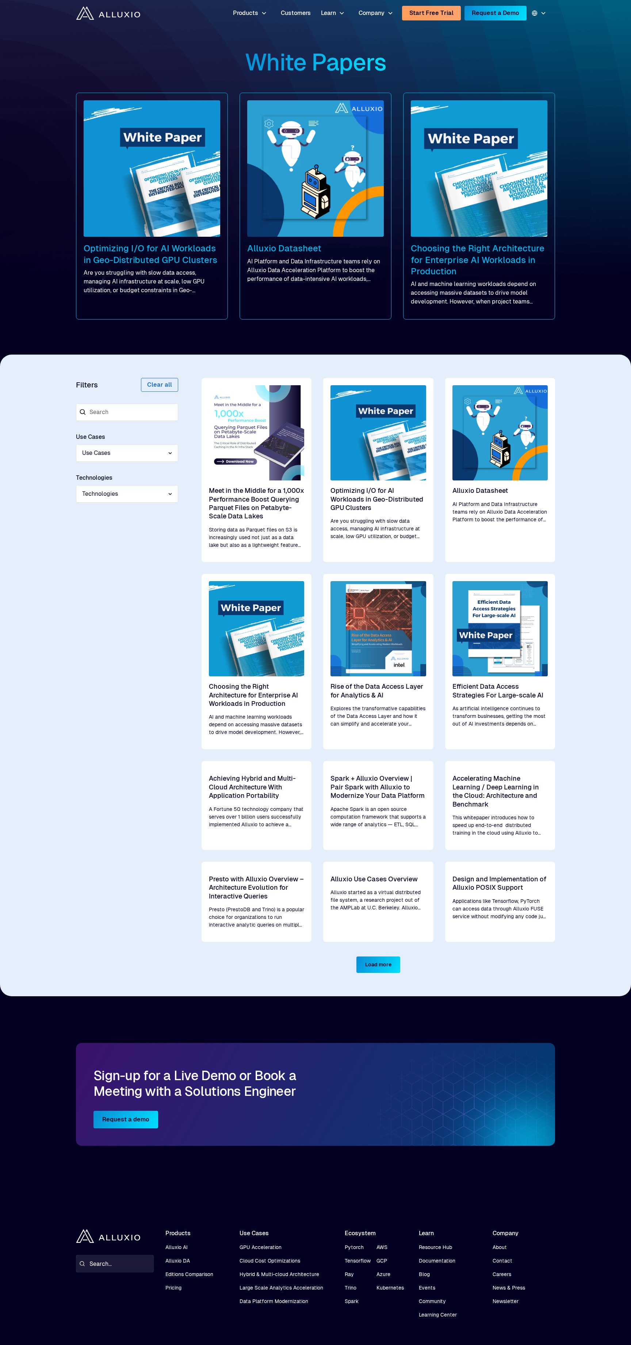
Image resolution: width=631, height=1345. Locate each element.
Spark (352, 1301)
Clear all (159, 384)
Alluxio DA (177, 1261)
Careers (502, 1274)
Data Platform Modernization (274, 1301)
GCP (381, 1261)
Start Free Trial (431, 12)
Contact (502, 1261)
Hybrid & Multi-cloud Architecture (279, 1274)
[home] (108, 13)
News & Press (509, 1288)
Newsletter (506, 1301)
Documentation (437, 1261)
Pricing (173, 1288)
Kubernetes (390, 1288)
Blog (424, 1274)
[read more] (151, 206)
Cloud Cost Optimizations (270, 1261)
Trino (350, 1288)
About (500, 1247)
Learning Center (438, 1315)
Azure (383, 1274)
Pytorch (354, 1247)
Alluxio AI (176, 1247)
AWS (381, 1247)
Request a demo (125, 1119)
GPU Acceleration (261, 1247)
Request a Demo (495, 12)
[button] (250, 13)
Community (432, 1301)
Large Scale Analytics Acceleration (281, 1288)
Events (427, 1288)
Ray (349, 1274)
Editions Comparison (189, 1274)
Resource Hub (435, 1247)
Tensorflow (358, 1261)
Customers (296, 12)
